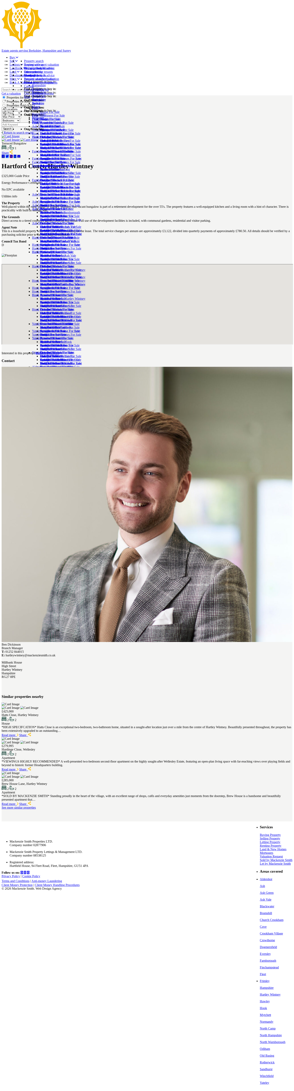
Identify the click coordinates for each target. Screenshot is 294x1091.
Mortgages (266, 853)
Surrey (36, 121)
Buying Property (270, 835)
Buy (13, 57)
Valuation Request (271, 856)
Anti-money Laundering (46, 881)
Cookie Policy (31, 876)
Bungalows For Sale (53, 176)
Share (23, 735)
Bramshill (266, 913)
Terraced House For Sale (55, 209)
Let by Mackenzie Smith (275, 863)
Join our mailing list (36, 89)
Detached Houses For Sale (57, 151)
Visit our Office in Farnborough (60, 212)
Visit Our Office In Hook (56, 341)
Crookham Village (271, 933)
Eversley (265, 953)
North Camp (268, 1028)
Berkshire (38, 117)
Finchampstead (269, 967)
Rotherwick (267, 1062)
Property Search (34, 68)
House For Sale (50, 140)
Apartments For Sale (53, 230)
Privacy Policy (11, 876)
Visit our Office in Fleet (55, 169)
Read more (9, 735)
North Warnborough (272, 1042)
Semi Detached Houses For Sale (60, 173)
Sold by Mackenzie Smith (276, 860)
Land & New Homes (273, 849)
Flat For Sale (48, 198)
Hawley (265, 1001)
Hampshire (39, 114)
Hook (35, 309)
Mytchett (265, 1015)
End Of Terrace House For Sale (60, 205)
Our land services (35, 75)
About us (30, 82)
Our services (32, 71)
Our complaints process (39, 93)
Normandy (266, 1021)
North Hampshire (271, 1035)
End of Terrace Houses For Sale (60, 162)
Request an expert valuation (41, 64)
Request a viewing (47, 353)
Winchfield (267, 1076)
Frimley (265, 981)
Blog (27, 97)
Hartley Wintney (42, 266)
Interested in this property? (18, 353)
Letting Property (270, 842)
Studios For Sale (50, 147)
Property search (34, 61)
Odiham (265, 1048)
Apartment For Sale (52, 144)
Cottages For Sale (51, 158)
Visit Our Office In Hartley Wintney (62, 298)
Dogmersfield (268, 947)
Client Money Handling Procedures (57, 885)
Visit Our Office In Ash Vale (58, 255)
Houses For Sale (50, 226)
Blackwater (267, 906)
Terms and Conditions (15, 881)
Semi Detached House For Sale (60, 216)
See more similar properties (19, 807)
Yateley (264, 1082)
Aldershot (266, 879)
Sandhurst (266, 1069)
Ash (262, 886)
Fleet (35, 137)
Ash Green (267, 892)
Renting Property (270, 845)
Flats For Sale (48, 155)
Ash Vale (38, 223)
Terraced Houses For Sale (56, 165)
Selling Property (270, 838)
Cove (263, 926)
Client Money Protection (17, 885)
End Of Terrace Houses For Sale (60, 248)
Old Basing (267, 1055)
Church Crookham (271, 920)
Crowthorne (267, 940)
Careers (29, 86)
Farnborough (40, 180)
